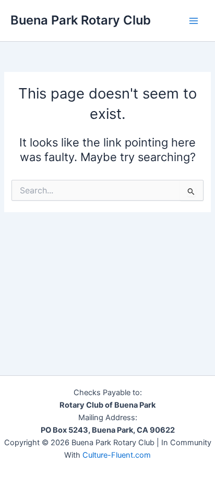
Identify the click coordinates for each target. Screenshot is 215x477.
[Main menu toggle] (194, 21)
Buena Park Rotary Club (80, 20)
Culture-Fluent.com (116, 455)
